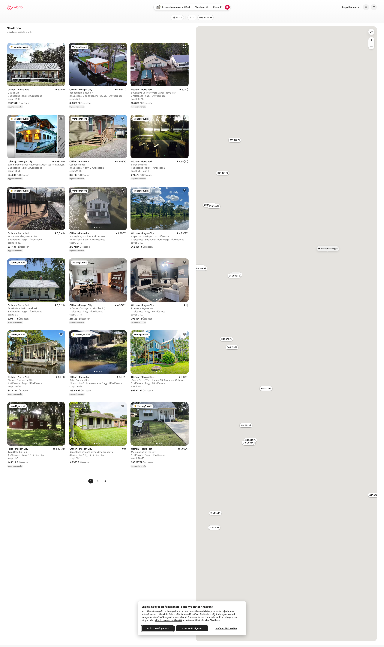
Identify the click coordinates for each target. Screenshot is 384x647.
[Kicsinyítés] (371, 46)
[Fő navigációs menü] (374, 7)
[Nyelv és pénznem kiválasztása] (366, 7)
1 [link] (90, 481)
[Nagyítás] (371, 40)
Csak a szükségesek (192, 628)
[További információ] (31, 32)
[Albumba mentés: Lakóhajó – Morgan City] (61, 118)
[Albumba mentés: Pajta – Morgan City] (61, 406)
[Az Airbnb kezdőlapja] (14, 7)
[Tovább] (112, 481)
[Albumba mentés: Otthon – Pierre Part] (61, 46)
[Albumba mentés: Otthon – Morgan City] (122, 46)
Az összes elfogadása (158, 628)
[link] (84, 481)
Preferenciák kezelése (226, 628)
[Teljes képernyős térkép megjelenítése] (371, 32)
